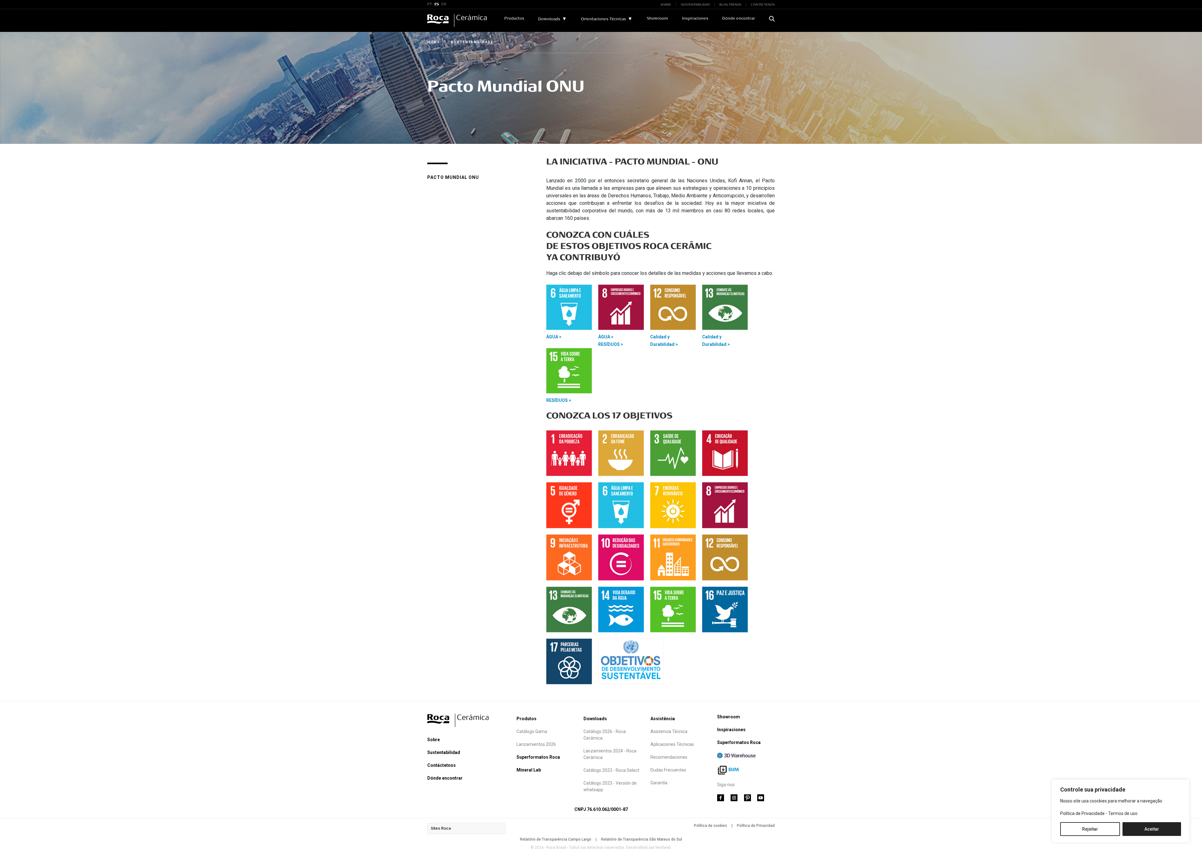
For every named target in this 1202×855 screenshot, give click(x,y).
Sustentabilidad (443, 752)
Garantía (658, 782)
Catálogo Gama (531, 731)
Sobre (433, 739)
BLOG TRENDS (730, 4)
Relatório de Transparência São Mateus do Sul (641, 839)
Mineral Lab (528, 769)
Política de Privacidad (756, 825)
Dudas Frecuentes (668, 769)
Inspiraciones (695, 18)
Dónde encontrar (738, 18)
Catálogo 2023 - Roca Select (611, 770)
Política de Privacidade (1082, 813)
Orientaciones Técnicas (603, 19)
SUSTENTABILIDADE (472, 42)
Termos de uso (1123, 813)
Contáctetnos (441, 765)
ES (436, 4)
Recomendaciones (668, 757)
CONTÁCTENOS (763, 4)
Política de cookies (710, 825)
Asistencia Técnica (668, 731)
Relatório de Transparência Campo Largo (555, 839)
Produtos (526, 718)
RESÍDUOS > (610, 344)
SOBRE (665, 4)
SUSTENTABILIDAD (695, 4)
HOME (433, 42)
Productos (514, 18)
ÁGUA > (554, 336)
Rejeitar (1090, 829)
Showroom (657, 18)
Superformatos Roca (538, 757)
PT (429, 4)
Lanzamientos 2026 (536, 744)
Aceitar (1151, 829)
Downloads (549, 19)
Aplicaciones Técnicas (672, 744)
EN (443, 4)
